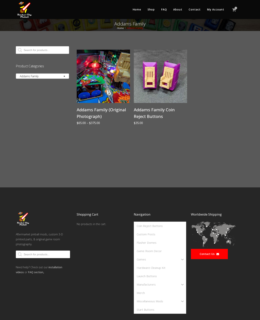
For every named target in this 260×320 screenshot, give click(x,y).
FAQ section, (36, 272)
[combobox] (42, 76)
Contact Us (207, 254)
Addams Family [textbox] (41, 76)
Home (120, 28)
